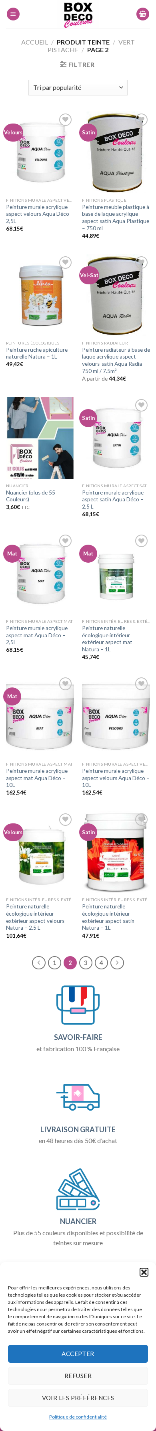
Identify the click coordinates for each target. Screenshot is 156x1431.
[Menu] (13, 14)
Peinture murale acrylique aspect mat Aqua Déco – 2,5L (37, 635)
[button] (144, 1272)
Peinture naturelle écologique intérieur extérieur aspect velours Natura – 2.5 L (35, 917)
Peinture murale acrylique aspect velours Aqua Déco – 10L (116, 778)
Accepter (78, 1353)
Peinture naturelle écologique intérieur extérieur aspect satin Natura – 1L (108, 917)
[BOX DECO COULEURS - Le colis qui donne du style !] (78, 14)
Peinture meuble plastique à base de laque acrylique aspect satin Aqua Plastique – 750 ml (115, 217)
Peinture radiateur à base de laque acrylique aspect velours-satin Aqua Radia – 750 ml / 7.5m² (116, 360)
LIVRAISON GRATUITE (78, 1129)
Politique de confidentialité (78, 1417)
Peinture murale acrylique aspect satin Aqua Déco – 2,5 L (113, 499)
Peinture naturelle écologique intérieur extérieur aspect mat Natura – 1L (107, 639)
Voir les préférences (78, 1397)
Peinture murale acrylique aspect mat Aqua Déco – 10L (37, 778)
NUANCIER (78, 1221)
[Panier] (142, 14)
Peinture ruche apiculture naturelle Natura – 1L (37, 353)
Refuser (78, 1375)
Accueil (34, 42)
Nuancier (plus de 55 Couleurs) (30, 496)
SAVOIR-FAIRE (78, 1037)
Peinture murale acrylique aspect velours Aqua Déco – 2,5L (40, 214)
